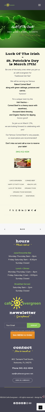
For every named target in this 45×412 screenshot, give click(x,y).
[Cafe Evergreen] (9, 5)
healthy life (31, 184)
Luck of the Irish (15, 188)
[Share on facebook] (10, 210)
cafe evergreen (15, 180)
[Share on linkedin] (22, 210)
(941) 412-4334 (22, 152)
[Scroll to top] (40, 407)
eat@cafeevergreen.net (22, 373)
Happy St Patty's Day (16, 184)
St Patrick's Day (16, 196)
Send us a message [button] (22, 380)
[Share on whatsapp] (25, 210)
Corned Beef (30, 180)
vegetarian (30, 196)
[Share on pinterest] (19, 210)
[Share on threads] (16, 210)
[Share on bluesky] (28, 210)
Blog (22, 229)
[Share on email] (35, 210)
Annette (34, 32)
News (25, 32)
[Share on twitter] (13, 210)
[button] (39, 5)
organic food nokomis (22, 192)
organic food (30, 188)
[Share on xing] (31, 210)
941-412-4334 (26, 368)
